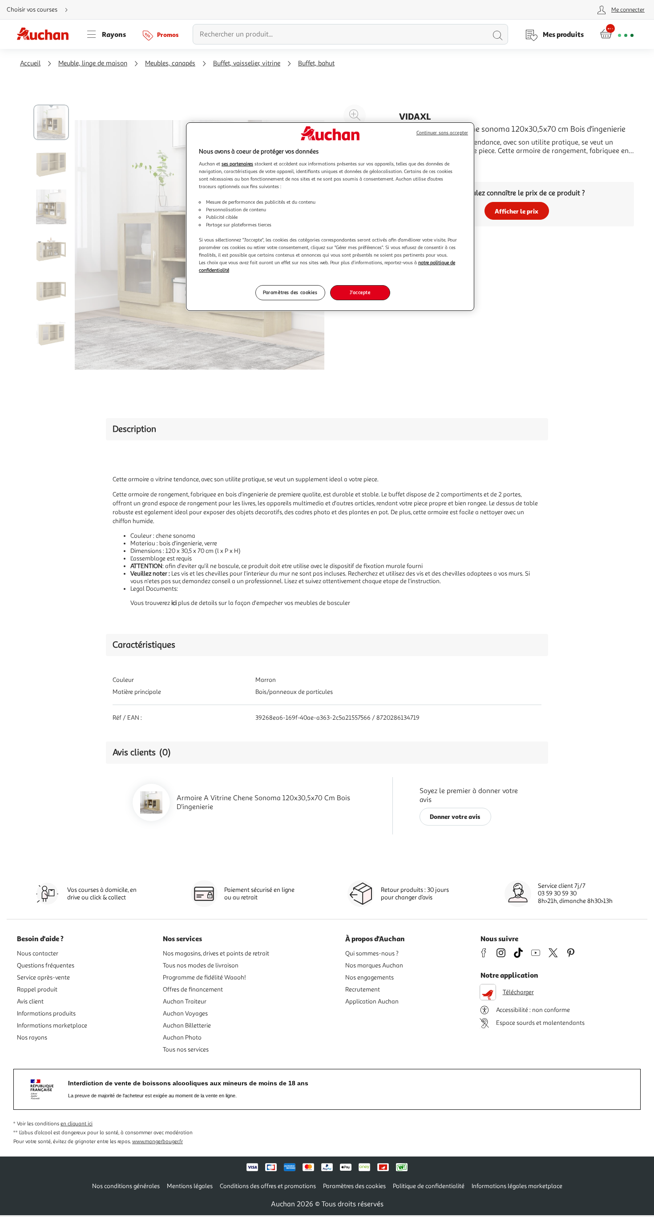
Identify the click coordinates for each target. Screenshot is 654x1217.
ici (174, 603)
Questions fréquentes (45, 965)
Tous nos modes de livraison (200, 965)
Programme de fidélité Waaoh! (204, 977)
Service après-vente (43, 977)
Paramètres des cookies (290, 292)
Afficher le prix (516, 211)
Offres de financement (193, 989)
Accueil (30, 63)
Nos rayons (32, 1037)
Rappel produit (37, 989)
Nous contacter (37, 953)
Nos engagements (369, 977)
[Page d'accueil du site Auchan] (45, 34)
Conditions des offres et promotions (268, 1186)
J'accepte (360, 292)
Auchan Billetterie (187, 1025)
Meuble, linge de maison (92, 63)
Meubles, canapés (170, 63)
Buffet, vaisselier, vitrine (246, 63)
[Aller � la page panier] (617, 34)
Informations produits (46, 1013)
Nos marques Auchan (374, 965)
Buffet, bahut (316, 63)
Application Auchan (372, 1001)
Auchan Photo (182, 1037)
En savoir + (416, 164)
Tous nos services (186, 1049)
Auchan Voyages (185, 1013)
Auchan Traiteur (184, 1001)
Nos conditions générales (126, 1186)
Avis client (30, 1001)
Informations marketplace (52, 1025)
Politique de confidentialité (428, 1186)
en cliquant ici (77, 1123)
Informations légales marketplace (517, 1186)
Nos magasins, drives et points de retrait (216, 953)
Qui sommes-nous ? (372, 953)
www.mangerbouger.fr (157, 1141)
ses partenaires (237, 164)
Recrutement (362, 989)
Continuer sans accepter (442, 133)
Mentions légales (190, 1186)
